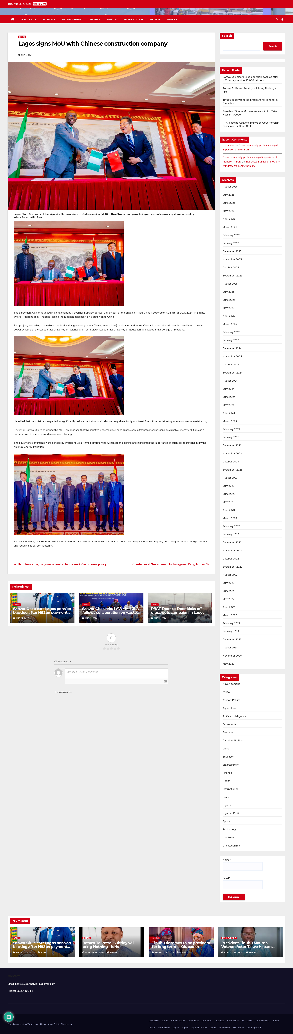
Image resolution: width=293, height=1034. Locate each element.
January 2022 (231, 631)
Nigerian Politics (232, 813)
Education (228, 756)
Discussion (28, 19)
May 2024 (229, 404)
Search (227, 35)
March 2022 (230, 615)
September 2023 (232, 469)
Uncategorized (231, 845)
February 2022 (231, 623)
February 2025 (231, 332)
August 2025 (230, 283)
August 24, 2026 (26, 952)
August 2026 (230, 186)
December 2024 (232, 348)
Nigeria (155, 19)
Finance (95, 19)
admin (43, 952)
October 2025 (231, 267)
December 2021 (232, 639)
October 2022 (231, 558)
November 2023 (232, 453)
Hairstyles (228, 145)
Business (49, 19)
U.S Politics (229, 837)
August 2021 (230, 647)
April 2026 (229, 218)
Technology (230, 829)
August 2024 (230, 380)
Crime (226, 748)
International (133, 19)
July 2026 (229, 194)
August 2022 (230, 574)
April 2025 (229, 316)
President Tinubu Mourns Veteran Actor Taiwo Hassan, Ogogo (247, 947)
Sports (172, 19)
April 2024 (229, 413)
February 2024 (232, 429)
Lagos (22, 37)
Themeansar (67, 1024)
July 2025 (228, 291)
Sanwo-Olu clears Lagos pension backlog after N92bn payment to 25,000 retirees (42, 612)
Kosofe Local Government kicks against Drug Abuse (168, 564)
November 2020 (232, 655)
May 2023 (228, 501)
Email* (226, 878)
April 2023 (229, 510)
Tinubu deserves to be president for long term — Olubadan (181, 945)
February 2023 (231, 526)
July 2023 (228, 485)
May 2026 (229, 210)
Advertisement (231, 683)
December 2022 (232, 542)
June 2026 (229, 202)
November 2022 (232, 550)
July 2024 (229, 388)
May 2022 (228, 599)
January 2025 (231, 340)
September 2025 (232, 275)
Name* (227, 859)
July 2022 (228, 582)
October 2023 (231, 461)
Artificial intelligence (234, 716)
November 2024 (232, 356)
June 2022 (229, 590)
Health (112, 19)
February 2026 (231, 235)
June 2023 (229, 493)
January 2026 (231, 243)
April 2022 (229, 607)
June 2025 (229, 299)
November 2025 (232, 259)
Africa (226, 691)
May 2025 (228, 307)
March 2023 (230, 518)
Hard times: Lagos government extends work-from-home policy (62, 564)
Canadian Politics (233, 740)
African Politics (232, 700)
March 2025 (230, 324)
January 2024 (231, 437)
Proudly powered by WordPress (23, 1024)
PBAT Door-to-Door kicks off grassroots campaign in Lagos (177, 610)
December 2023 (232, 445)
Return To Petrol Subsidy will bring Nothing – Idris (108, 945)
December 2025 (232, 251)
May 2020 (229, 663)
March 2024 (230, 421)
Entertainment (72, 19)
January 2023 (231, 534)
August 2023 (230, 477)
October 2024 (231, 364)
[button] (277, 19)
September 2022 (232, 566)
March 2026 (230, 227)
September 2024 (233, 372)
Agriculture (229, 708)
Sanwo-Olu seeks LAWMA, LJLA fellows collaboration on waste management (110, 612)
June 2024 (229, 396)
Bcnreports (229, 724)
